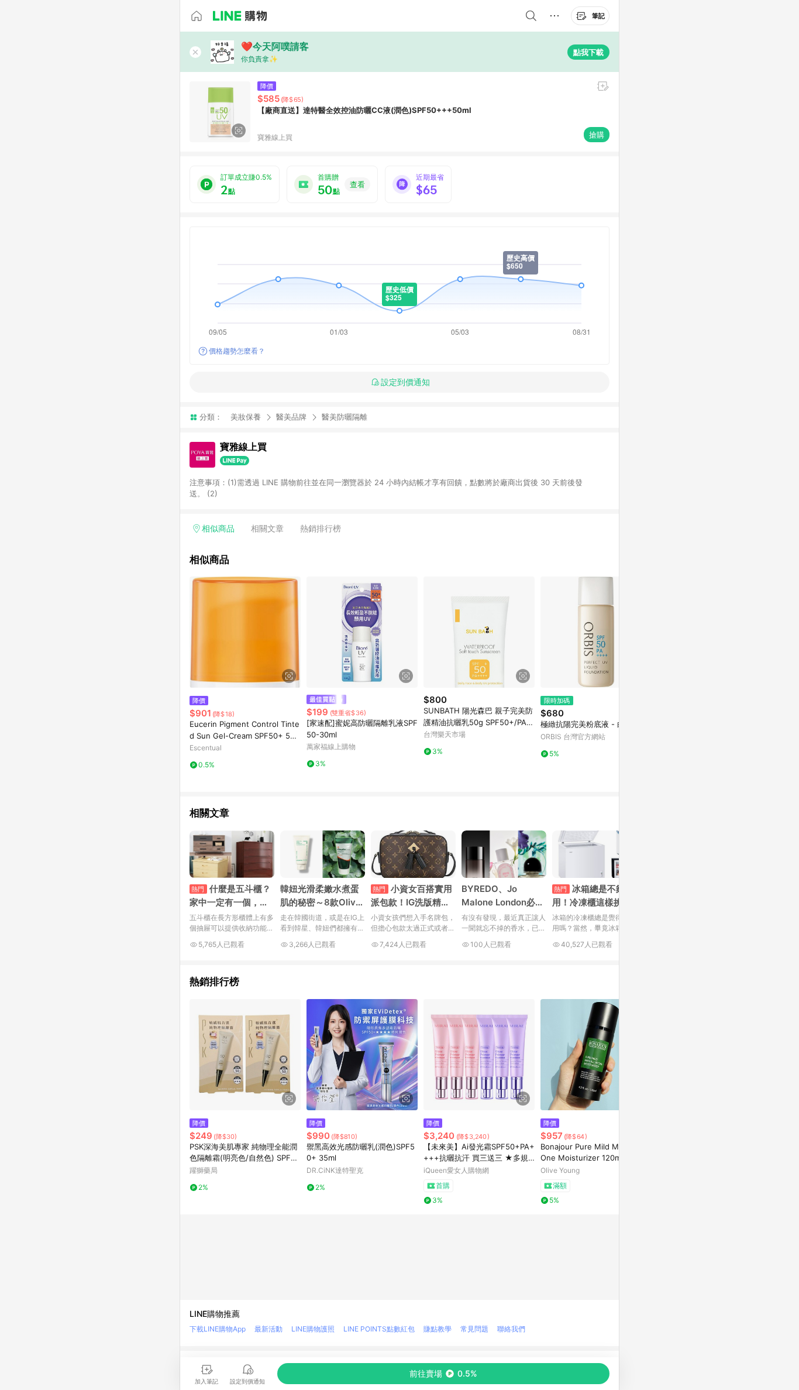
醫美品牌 (291, 416)
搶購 (596, 134)
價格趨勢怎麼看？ (237, 350)
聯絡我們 (511, 1328)
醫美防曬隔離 (344, 417)
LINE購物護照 (313, 1328)
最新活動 (268, 1328)
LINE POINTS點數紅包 (379, 1328)
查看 (357, 184)
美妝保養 (245, 416)
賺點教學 (437, 1328)
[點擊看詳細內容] (245, 632)
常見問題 (474, 1328)
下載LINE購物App (218, 1328)
